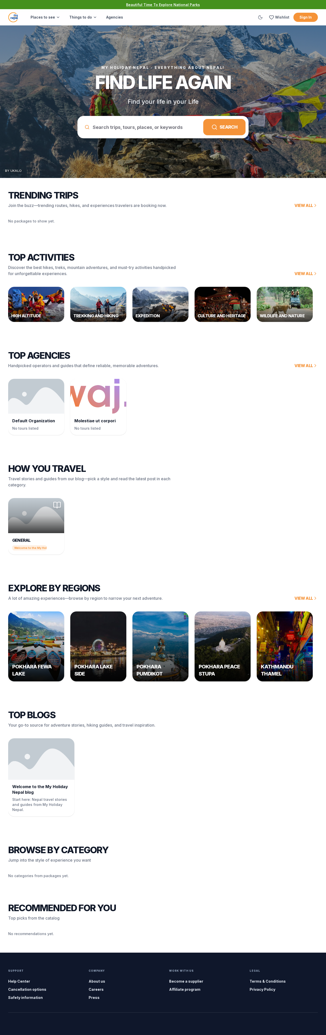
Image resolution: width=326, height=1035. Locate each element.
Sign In (306, 17)
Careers (96, 989)
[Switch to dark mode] (260, 17)
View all (303, 205)
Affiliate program (184, 989)
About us (97, 981)
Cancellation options (27, 989)
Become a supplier (186, 981)
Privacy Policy (262, 989)
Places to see (43, 17)
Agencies (114, 17)
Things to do (80, 17)
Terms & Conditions (268, 981)
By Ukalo (13, 171)
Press (94, 997)
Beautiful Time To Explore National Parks (163, 5)
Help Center (19, 981)
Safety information (25, 997)
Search (228, 127)
